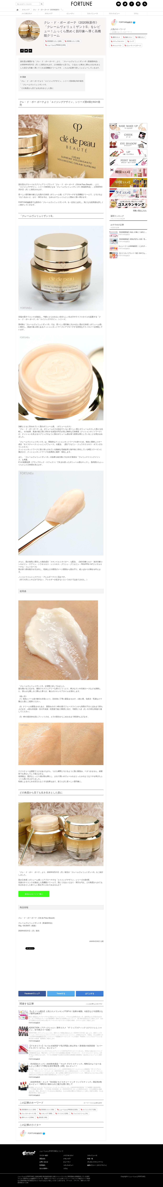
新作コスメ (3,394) (27, 1117)
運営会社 (42, 1158)
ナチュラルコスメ (118, 41)
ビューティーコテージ (133, 45)
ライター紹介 (43, 1155)
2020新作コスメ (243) (54, 41)
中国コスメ (141, 37)
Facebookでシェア (32, 993)
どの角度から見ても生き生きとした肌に (37, 88)
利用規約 (42, 1165)
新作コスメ (116, 37)
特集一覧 (90, 1158)
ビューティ (70, 13)
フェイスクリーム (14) (80, 1113)
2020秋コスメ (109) (73, 41)
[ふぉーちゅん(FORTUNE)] (81, 4)
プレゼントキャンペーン (95, 1162)
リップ (131, 41)
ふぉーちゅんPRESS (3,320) (56, 45)
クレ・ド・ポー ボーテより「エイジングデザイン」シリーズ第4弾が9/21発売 (52, 81)
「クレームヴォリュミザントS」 (34, 84)
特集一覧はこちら (140, 210)
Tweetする (61, 993)
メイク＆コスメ (68, 1155)
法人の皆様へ (43, 1168)
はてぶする (89, 993)
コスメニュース (92, 13)
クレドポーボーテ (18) (28, 1113)
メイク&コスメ (27, 13)
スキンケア (49, 13)
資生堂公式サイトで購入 (34, 894)
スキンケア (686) (46, 1113)
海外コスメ (128, 37)
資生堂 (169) (43, 1117)
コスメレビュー (114, 13)
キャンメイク (117, 45)
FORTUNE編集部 (34, 1023)
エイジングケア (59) (89, 1109)
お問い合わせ (43, 1162)
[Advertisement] (38, 969)
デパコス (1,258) (62, 1113)
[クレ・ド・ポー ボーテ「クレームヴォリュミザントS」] (60, 146)
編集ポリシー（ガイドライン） (97, 1165)
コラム (136, 13)
